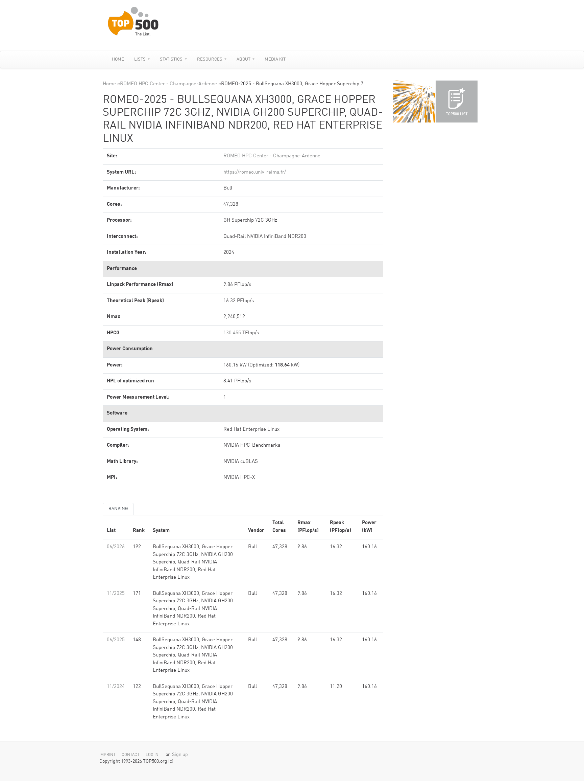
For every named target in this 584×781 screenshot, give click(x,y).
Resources (210, 59)
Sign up (180, 755)
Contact (131, 755)
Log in (152, 755)
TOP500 (414, 101)
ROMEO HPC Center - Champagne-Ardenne (168, 84)
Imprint (107, 755)
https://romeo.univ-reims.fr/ (254, 172)
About (244, 59)
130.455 (232, 333)
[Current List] (457, 101)
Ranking (118, 509)
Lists (140, 59)
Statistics (172, 59)
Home (118, 59)
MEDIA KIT (275, 59)
